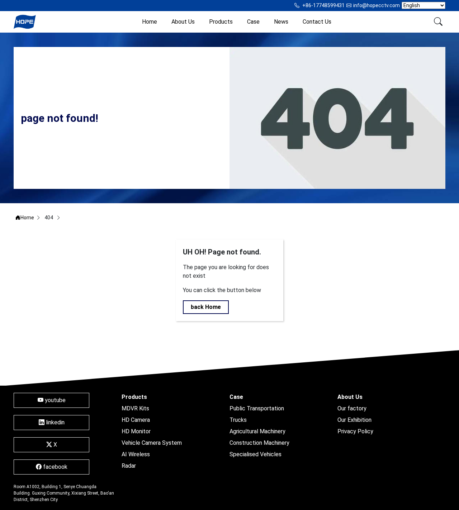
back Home (206, 307)
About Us (183, 21)
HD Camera (136, 419)
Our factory (351, 408)
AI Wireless (136, 454)
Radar (129, 465)
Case (253, 21)
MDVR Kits (135, 408)
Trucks (238, 419)
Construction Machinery (259, 442)
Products (221, 21)
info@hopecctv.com (376, 5)
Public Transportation (257, 408)
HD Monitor (136, 431)
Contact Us (317, 21)
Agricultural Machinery (257, 431)
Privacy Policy (355, 431)
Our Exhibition (354, 419)
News (281, 21)
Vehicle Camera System (152, 442)
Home (149, 21)
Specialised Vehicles (255, 454)
